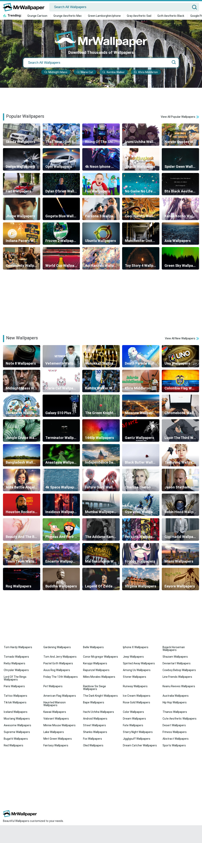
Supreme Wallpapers (17, 732)
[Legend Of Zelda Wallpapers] (101, 579)
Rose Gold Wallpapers (136, 702)
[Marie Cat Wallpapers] (61, 381)
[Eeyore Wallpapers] (180, 579)
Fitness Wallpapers (175, 732)
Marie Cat (87, 72)
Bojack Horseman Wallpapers (174, 649)
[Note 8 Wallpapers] (21, 356)
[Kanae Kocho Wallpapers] (180, 209)
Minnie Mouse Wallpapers (59, 725)
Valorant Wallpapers (56, 718)
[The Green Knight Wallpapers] (101, 406)
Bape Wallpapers (93, 702)
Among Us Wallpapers (137, 670)
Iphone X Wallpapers (135, 647)
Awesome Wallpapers (17, 725)
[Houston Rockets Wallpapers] (21, 505)
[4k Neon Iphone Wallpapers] (101, 159)
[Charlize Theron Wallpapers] (140, 480)
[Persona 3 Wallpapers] (101, 209)
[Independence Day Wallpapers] (101, 455)
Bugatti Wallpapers (16, 738)
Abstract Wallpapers (176, 738)
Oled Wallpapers (93, 745)
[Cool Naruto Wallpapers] (140, 209)
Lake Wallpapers (53, 732)
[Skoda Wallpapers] (21, 134)
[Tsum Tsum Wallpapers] (21, 554)
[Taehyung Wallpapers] (180, 455)
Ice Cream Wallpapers (136, 695)
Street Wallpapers (94, 725)
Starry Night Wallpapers (138, 732)
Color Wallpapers (133, 711)
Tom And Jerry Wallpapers (60, 656)
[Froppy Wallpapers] (140, 554)
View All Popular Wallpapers (178, 116)
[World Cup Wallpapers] (61, 258)
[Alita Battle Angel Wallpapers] (21, 480)
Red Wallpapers (13, 745)
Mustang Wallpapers (17, 718)
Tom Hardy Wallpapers (18, 647)
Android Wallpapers (95, 718)
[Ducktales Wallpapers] (21, 406)
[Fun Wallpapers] (101, 184)
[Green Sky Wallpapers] (180, 258)
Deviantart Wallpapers (177, 663)
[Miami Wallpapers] (180, 554)
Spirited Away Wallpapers (139, 663)
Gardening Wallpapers (57, 647)
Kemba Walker (116, 72)
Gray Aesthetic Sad (139, 15)
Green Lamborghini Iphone (104, 15)
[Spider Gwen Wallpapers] (180, 159)
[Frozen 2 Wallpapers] (61, 233)
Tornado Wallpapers (16, 656)
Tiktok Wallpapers (15, 702)
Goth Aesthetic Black (170, 15)
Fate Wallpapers (133, 725)
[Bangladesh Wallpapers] (21, 455)
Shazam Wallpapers (175, 656)
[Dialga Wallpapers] (21, 159)
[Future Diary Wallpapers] (101, 480)
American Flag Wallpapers (59, 695)
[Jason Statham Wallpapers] (180, 480)
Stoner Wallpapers (134, 676)
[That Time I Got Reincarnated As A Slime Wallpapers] (61, 134)
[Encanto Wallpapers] (61, 554)
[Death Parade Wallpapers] (140, 356)
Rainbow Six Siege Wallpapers (94, 688)
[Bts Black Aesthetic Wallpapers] (180, 184)
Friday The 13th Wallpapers (60, 676)
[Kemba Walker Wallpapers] (101, 381)
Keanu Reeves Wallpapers (179, 686)
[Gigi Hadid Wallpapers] (180, 529)
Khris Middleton (148, 72)
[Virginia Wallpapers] (140, 579)
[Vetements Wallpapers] (61, 356)
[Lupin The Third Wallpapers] (180, 430)
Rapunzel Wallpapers (96, 670)
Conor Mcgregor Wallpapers (100, 656)
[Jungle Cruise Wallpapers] (21, 430)
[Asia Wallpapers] (180, 233)
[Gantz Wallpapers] (140, 430)
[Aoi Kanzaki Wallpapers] (101, 258)
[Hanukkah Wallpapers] (101, 356)
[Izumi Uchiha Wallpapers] (140, 134)
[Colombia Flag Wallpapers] (180, 381)
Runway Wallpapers (135, 686)
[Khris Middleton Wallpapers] (140, 381)
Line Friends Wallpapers (177, 676)
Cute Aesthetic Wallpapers (179, 718)
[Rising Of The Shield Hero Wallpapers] (101, 134)
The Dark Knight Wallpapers (100, 695)
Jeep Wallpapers (133, 656)
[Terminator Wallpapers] (61, 430)
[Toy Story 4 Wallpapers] (140, 258)
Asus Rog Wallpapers (56, 670)
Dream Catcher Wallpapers (140, 745)
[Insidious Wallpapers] (61, 505)
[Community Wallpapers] (21, 258)
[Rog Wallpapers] (21, 579)
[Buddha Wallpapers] (61, 579)
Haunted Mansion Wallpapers (54, 704)
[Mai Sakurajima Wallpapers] (101, 554)
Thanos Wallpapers (175, 711)
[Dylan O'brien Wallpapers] (61, 184)
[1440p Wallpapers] (101, 430)
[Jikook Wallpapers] (140, 159)
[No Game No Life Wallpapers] (140, 184)
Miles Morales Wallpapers (99, 676)
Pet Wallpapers (53, 686)
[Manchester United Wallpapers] (140, 233)
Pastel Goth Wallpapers (58, 663)
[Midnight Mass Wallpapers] (21, 381)
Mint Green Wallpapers (57, 738)
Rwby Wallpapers (14, 663)
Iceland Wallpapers (15, 711)
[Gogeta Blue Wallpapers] (61, 209)
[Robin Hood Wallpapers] (180, 505)
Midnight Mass (58, 72)
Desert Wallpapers (174, 725)
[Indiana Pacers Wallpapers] (21, 233)
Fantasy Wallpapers (55, 745)
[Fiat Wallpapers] (21, 184)
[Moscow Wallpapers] (140, 406)
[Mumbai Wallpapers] (101, 505)
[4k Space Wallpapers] (61, 480)
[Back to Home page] (25, 7)
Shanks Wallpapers (95, 732)
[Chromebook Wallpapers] (180, 406)
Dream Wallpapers (134, 718)
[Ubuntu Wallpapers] (101, 233)
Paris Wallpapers (14, 686)
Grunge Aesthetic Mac (67, 15)
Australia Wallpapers (176, 695)
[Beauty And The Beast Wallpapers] (21, 529)
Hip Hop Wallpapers (175, 702)
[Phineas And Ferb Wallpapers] (61, 529)
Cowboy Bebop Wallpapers (179, 670)
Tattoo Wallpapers (15, 695)
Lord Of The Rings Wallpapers (15, 678)
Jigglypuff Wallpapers (136, 738)
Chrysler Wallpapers (16, 670)
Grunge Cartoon (37, 15)
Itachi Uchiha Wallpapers (98, 711)
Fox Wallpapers (92, 738)
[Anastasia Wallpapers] (61, 455)
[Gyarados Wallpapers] (140, 505)
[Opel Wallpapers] (61, 159)
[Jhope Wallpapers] (21, 209)
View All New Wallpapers (180, 338)
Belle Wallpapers (93, 647)
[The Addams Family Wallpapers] (101, 529)
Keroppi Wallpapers (95, 663)
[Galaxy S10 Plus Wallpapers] (61, 406)
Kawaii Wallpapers (54, 711)
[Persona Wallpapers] (140, 529)
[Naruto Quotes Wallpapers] (180, 134)
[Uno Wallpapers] (180, 356)
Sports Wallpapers (174, 745)
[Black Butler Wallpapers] (140, 455)
